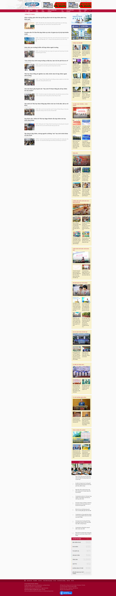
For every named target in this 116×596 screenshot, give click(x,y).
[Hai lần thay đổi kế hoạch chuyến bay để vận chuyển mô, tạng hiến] (86, 47)
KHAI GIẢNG (75, 546)
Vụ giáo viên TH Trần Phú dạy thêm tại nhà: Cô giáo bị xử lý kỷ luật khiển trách (46, 33)
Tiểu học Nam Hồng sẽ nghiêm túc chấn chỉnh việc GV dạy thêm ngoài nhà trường (45, 74)
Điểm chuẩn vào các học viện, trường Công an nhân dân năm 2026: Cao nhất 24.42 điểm (76, 145)
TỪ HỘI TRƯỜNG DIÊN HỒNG (79, 397)
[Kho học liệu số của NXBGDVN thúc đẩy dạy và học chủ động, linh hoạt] (86, 234)
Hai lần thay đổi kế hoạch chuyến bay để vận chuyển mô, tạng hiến (86, 53)
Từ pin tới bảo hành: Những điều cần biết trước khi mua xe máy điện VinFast (86, 82)
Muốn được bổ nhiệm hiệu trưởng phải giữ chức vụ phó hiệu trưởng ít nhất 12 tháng (83, 534)
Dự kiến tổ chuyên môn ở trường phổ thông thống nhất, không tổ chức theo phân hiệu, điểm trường (83, 484)
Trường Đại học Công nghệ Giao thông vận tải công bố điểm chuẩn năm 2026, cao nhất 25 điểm (83, 516)
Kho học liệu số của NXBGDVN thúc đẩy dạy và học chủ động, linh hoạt (86, 240)
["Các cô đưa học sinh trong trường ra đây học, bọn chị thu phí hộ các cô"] (29, 67)
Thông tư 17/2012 (30, 14)
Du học (63, 10)
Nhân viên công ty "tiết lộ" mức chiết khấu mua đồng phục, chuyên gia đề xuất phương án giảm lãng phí (86, 192)
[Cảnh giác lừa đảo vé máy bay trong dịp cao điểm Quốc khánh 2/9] (77, 76)
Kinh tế (85, 10)
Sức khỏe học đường (70, 10)
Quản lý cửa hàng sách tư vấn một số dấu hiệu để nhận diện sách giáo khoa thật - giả (81, 212)
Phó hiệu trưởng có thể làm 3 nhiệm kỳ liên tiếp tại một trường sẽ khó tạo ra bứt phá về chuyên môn (83, 504)
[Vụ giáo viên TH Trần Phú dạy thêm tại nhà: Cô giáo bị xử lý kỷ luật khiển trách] (29, 40)
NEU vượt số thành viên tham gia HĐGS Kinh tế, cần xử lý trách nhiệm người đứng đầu (86, 453)
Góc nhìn (43, 10)
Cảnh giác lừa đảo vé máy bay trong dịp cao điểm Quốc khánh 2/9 (76, 81)
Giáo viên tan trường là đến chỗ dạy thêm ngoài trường (41, 47)
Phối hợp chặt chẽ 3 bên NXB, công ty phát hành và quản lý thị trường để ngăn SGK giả (77, 241)
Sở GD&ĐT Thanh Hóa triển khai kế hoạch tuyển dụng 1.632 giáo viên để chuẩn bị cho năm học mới (76, 307)
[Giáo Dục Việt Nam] (32, 5)
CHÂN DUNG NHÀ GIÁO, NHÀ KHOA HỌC (81, 249)
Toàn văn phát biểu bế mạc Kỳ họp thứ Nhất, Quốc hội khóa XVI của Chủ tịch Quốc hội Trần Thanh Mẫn (86, 421)
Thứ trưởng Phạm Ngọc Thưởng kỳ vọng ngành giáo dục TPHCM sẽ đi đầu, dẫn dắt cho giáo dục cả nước (86, 307)
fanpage (65, 593)
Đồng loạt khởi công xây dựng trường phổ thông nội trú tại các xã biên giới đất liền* (81, 375)
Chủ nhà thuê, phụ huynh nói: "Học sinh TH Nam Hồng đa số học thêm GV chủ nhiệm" (45, 89)
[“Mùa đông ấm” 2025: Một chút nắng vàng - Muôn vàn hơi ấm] (86, 349)
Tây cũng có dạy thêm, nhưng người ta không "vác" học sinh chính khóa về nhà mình (46, 134)
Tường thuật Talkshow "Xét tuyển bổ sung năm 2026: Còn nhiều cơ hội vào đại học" (81, 115)
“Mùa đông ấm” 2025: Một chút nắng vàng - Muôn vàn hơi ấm (86, 354)
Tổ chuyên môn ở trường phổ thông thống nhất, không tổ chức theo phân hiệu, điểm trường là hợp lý (83, 522)
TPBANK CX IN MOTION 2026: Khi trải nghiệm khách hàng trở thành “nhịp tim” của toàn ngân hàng (77, 68)
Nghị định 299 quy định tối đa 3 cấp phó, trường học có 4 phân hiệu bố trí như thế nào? (83, 491)
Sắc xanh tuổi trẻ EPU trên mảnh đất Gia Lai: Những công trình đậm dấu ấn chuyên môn (81, 342)
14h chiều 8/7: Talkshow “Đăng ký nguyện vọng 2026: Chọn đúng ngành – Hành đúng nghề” (86, 144)
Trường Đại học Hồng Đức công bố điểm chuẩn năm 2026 (82, 528)
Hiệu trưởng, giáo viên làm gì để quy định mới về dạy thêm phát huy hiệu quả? (45, 18)
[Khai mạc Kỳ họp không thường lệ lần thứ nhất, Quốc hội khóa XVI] (77, 414)
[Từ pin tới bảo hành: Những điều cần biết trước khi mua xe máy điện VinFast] (86, 76)
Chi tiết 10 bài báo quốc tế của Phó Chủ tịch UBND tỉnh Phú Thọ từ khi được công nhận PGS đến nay (77, 274)
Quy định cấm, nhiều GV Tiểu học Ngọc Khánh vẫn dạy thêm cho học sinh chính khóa (45, 119)
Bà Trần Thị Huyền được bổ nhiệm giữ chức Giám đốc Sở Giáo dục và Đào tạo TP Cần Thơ (81, 260)
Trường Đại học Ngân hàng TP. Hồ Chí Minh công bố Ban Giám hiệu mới (86, 273)
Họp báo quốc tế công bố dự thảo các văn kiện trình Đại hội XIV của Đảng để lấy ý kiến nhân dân (76, 389)
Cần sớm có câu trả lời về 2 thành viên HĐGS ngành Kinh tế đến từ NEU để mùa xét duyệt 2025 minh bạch (81, 440)
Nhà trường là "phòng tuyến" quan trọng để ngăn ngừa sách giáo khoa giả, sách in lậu (77, 226)
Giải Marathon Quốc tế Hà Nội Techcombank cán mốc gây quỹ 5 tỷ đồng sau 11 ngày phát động (86, 68)
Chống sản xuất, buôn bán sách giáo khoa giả (81, 201)
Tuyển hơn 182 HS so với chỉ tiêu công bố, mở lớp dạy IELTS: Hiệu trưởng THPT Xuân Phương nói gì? (77, 192)
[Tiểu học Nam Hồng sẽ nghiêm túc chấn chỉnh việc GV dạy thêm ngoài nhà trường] (29, 82)
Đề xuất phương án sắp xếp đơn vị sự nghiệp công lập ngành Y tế (86, 387)
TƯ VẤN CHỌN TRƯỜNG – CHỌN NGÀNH (80, 104)
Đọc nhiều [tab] (81, 462)
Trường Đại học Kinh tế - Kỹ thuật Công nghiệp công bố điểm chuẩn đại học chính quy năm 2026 (83, 498)
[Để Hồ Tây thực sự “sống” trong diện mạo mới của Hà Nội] (77, 89)
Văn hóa (80, 10)
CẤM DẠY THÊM (76, 555)
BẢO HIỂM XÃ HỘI (77, 542)
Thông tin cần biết (77, 43)
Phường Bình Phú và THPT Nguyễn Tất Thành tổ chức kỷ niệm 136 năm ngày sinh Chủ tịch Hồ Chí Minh (76, 356)
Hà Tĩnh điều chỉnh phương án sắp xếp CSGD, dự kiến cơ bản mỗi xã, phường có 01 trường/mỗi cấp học (86, 322)
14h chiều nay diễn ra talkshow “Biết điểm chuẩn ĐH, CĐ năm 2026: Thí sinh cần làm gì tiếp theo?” (86, 129)
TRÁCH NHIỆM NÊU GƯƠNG (79, 430)
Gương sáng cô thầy (78, 568)
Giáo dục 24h (30, 10)
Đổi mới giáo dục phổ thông (80, 282)
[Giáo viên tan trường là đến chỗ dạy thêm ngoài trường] (29, 54)
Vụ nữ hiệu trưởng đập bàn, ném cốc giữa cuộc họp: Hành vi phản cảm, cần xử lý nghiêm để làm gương (76, 177)
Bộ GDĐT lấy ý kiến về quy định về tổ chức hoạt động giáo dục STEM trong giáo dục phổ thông (81, 293)
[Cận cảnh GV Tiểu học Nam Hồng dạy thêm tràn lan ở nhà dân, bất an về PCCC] (29, 112)
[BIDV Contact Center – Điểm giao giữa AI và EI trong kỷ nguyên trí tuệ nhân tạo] (86, 89)
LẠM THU (75, 563)
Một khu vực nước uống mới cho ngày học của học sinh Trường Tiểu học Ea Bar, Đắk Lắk (77, 53)
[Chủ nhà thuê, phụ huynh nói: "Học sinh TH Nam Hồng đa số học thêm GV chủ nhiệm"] (29, 97)
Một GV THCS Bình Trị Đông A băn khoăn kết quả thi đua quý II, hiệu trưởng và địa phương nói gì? (86, 177)
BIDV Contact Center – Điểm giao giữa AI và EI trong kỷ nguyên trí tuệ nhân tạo (86, 96)
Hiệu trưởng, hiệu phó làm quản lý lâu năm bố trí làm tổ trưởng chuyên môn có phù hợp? (83, 478)
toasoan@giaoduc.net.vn (68, 589)
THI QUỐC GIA (76, 551)
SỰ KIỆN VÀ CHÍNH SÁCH (78, 364)
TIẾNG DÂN (75, 153)
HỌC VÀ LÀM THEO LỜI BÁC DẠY (80, 332)
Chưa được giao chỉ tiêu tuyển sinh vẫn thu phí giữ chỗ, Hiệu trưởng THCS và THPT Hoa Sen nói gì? (81, 163)
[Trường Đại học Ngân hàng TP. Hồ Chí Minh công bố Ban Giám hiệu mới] (86, 267)
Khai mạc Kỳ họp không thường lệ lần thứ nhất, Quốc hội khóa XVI (76, 420)
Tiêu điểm (37, 10)
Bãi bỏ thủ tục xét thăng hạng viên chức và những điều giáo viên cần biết (83, 510)
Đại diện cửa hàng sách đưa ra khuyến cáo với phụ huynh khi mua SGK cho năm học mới (86, 226)
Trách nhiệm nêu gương (52, 10)
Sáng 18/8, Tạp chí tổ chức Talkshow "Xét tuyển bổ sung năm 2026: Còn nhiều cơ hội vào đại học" (77, 129)
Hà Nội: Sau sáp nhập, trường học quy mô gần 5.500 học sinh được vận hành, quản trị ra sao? (76, 322)
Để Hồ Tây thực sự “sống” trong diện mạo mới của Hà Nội (76, 95)
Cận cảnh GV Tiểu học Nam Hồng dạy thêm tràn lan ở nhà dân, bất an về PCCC (46, 104)
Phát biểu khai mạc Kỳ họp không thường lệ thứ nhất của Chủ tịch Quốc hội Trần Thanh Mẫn (81, 407)
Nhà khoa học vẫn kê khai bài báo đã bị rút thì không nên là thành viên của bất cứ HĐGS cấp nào (77, 454)
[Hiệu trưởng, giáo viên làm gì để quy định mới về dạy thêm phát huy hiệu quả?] (29, 25)
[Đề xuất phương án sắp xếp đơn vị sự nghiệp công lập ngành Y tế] (86, 381)
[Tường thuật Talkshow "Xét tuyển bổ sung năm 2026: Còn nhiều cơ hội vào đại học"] (81, 112)
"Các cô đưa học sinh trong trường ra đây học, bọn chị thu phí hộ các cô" (46, 60)
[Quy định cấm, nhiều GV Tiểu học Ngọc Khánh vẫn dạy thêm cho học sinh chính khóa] (29, 127)
